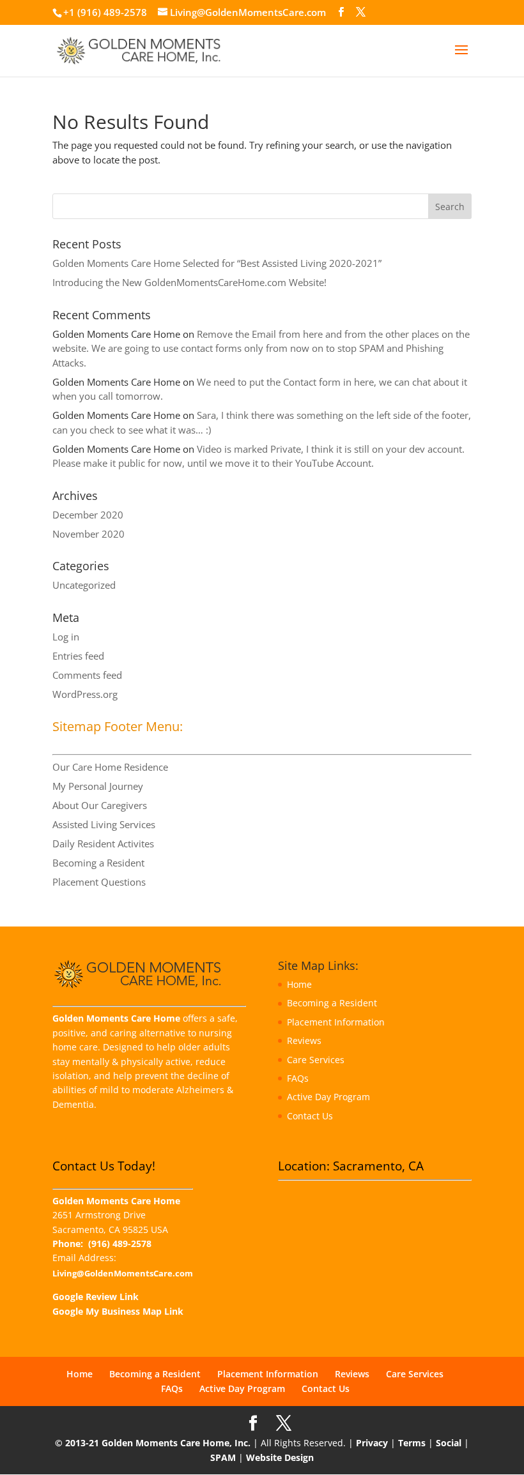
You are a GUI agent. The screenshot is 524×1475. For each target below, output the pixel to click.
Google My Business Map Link (117, 1311)
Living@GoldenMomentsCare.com (122, 1273)
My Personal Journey (97, 786)
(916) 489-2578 (119, 1243)
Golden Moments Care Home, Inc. (176, 1443)
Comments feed (87, 675)
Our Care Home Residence (110, 766)
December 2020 (87, 514)
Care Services (315, 1060)
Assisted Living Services (103, 824)
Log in (65, 636)
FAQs (298, 1078)
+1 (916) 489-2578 (105, 12)
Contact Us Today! (103, 1166)
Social (448, 1443)
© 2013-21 (77, 1443)
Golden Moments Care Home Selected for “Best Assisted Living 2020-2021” (216, 263)
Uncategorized (84, 585)
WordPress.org (85, 694)
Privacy (372, 1443)
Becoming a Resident (98, 862)
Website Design (280, 1457)
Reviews (304, 1040)
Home (299, 984)
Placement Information (336, 1022)
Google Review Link (95, 1296)
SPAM (223, 1457)
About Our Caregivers (99, 805)
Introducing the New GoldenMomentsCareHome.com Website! (189, 282)
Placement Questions (99, 881)
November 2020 (88, 533)
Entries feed (78, 655)
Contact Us (310, 1116)
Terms (412, 1443)
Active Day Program (328, 1097)
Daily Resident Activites (103, 843)
